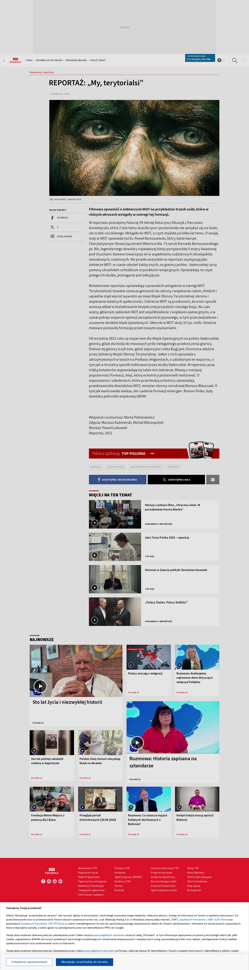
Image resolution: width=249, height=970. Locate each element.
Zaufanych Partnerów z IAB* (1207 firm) (203, 919)
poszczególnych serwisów (109, 935)
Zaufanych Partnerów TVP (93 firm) (42, 923)
